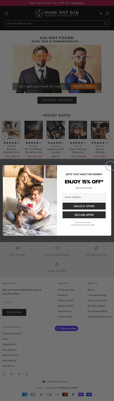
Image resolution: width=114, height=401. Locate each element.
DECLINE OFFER (84, 215)
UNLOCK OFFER (84, 206)
